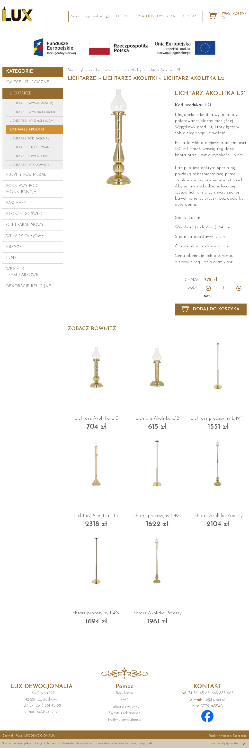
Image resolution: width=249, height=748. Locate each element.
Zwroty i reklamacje (124, 713)
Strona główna (80, 70)
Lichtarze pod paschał (30, 138)
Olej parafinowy (25, 225)
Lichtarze (21, 93)
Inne (11, 258)
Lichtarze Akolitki (27, 129)
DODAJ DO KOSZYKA (215, 309)
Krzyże (14, 247)
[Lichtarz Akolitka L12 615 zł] (157, 365)
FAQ (124, 700)
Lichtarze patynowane (29, 164)
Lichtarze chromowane (31, 147)
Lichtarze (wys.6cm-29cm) (31, 103)
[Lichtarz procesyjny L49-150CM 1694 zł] (96, 560)
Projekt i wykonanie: (228, 735)
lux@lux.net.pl (207, 700)
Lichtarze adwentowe (29, 156)
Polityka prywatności (124, 720)
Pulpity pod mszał (26, 175)
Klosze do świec (25, 214)
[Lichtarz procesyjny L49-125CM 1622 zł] (157, 463)
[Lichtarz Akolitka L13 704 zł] (96, 365)
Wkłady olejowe (25, 236)
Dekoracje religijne (28, 286)
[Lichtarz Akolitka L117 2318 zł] (96, 463)
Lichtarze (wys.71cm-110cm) (32, 120)
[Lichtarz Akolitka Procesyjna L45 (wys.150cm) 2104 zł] (218, 463)
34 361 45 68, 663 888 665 (207, 693)
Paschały (16, 203)
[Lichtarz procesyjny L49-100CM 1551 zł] (218, 365)
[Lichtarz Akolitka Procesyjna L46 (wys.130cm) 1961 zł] (157, 560)
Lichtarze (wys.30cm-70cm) (32, 112)
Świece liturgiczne (27, 82)
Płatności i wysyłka (124, 707)
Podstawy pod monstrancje (21, 189)
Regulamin (124, 693)
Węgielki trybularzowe (22, 272)
